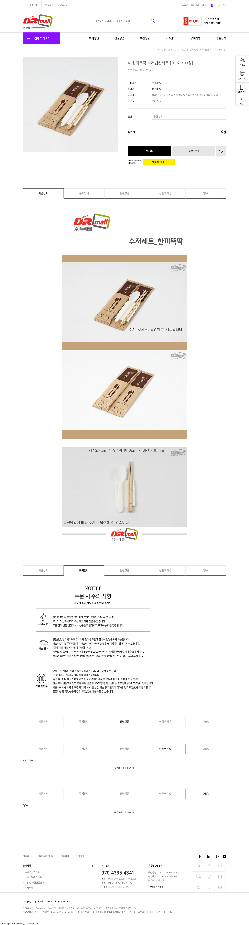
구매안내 (84, 193)
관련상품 (124, 193)
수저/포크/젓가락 (182, 50)
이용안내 (27, 856)
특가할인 (94, 38)
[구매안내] (29, 888)
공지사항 (196, 38)
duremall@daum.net (61, 912)
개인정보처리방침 (46, 856)
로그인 (185, 5)
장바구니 (242, 79)
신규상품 (119, 38)
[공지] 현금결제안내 (33, 877)
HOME (159, 50)
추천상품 (145, 38)
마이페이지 (221, 5)
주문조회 (242, 92)
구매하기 (149, 151)
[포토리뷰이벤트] (32, 872)
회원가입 (195, 5)
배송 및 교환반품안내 (34, 883)
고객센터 (170, 38)
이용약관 (65, 856)
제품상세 (43, 193)
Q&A (242, 65)
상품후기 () (165, 193)
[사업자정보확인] (115, 912)
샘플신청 (221, 38)
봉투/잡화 (168, 50)
